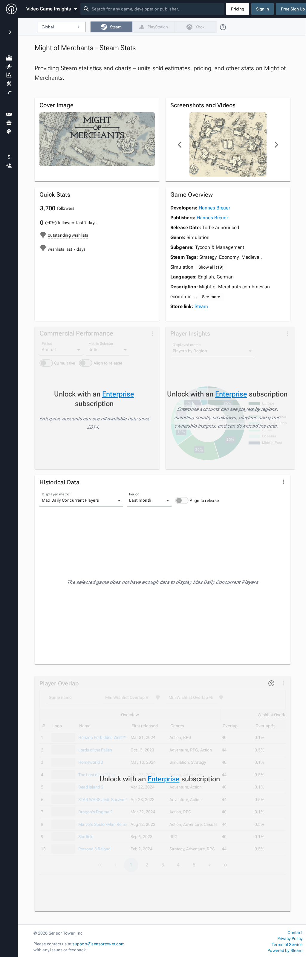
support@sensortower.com (98, 943)
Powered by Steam (284, 950)
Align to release (204, 500)
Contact (294, 932)
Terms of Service (287, 944)
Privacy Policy (289, 938)
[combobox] (156, 9)
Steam (201, 306)
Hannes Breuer (214, 208)
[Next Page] (276, 144)
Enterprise (118, 394)
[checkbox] (111, 27)
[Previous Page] (180, 144)
